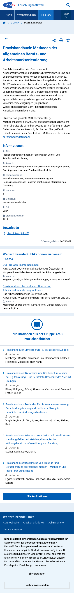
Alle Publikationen (37, 496)
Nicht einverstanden (37, 585)
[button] (66, 15)
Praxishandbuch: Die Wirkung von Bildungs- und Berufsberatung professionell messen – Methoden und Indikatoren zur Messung (36, 466)
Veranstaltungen (26, 14)
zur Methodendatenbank (16, 136)
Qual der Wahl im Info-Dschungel (21, 264)
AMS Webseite (11, 522)
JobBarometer (56, 522)
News (9, 14)
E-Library (46, 14)
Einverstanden (37, 573)
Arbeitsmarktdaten (33, 522)
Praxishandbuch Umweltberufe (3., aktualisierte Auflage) (37, 349)
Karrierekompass (12, 529)
